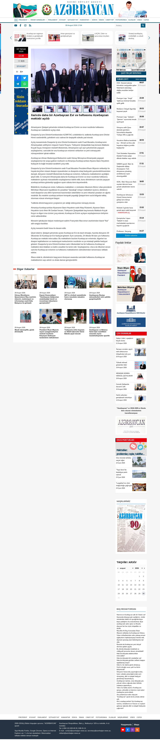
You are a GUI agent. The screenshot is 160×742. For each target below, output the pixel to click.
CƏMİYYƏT (110, 20)
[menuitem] (37, 108)
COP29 (146, 20)
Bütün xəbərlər (140, 79)
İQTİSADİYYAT (73, 20)
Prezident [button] (23, 20)
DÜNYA (94, 20)
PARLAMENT (52, 20)
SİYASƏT (62, 20)
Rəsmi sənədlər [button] (38, 20)
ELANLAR (131, 20)
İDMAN (101, 20)
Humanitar (65, 717)
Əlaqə (136, 725)
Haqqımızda (126, 725)
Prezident (23, 717)
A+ (21, 71)
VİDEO (139, 20)
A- (17, 72)
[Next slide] (108, 109)
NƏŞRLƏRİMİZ (123, 717)
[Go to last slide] (35, 109)
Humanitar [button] (84, 20)
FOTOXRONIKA (121, 20)
